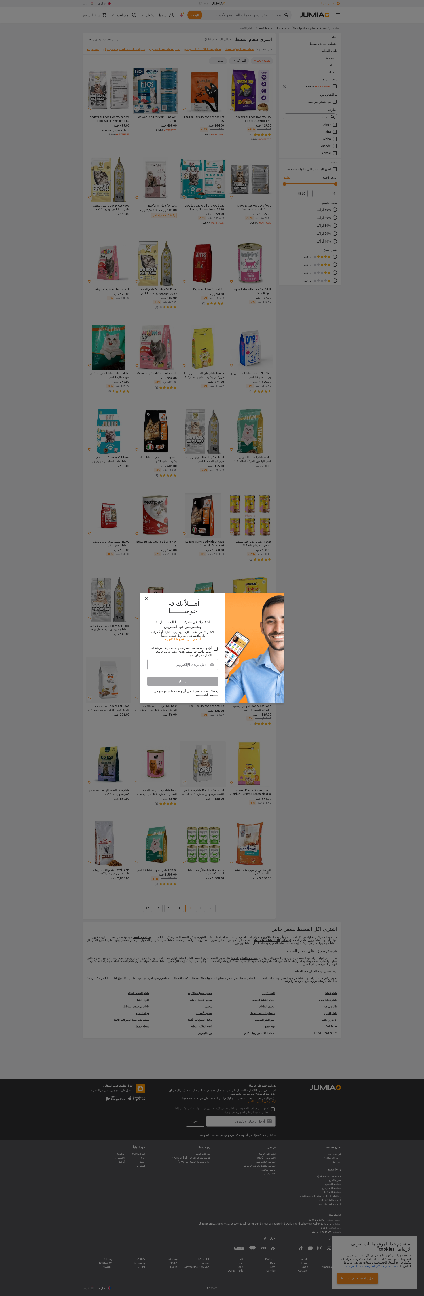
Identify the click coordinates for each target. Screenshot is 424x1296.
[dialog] (212, 648)
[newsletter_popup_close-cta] (146, 598)
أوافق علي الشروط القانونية (183, 639)
